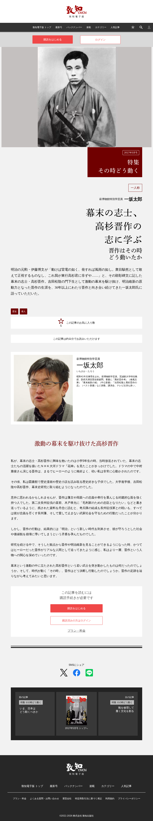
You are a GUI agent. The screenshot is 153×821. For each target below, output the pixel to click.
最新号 (58, 27)
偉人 (23, 311)
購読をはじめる (52, 39)
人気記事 (115, 27)
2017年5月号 (131, 152)
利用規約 (109, 798)
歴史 (14, 311)
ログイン (100, 39)
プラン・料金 (76, 630)
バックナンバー (74, 27)
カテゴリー (100, 27)
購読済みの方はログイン (76, 620)
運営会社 (67, 798)
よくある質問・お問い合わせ (44, 798)
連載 (88, 27)
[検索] (141, 27)
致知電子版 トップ (42, 27)
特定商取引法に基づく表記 (88, 798)
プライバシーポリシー (129, 798)
